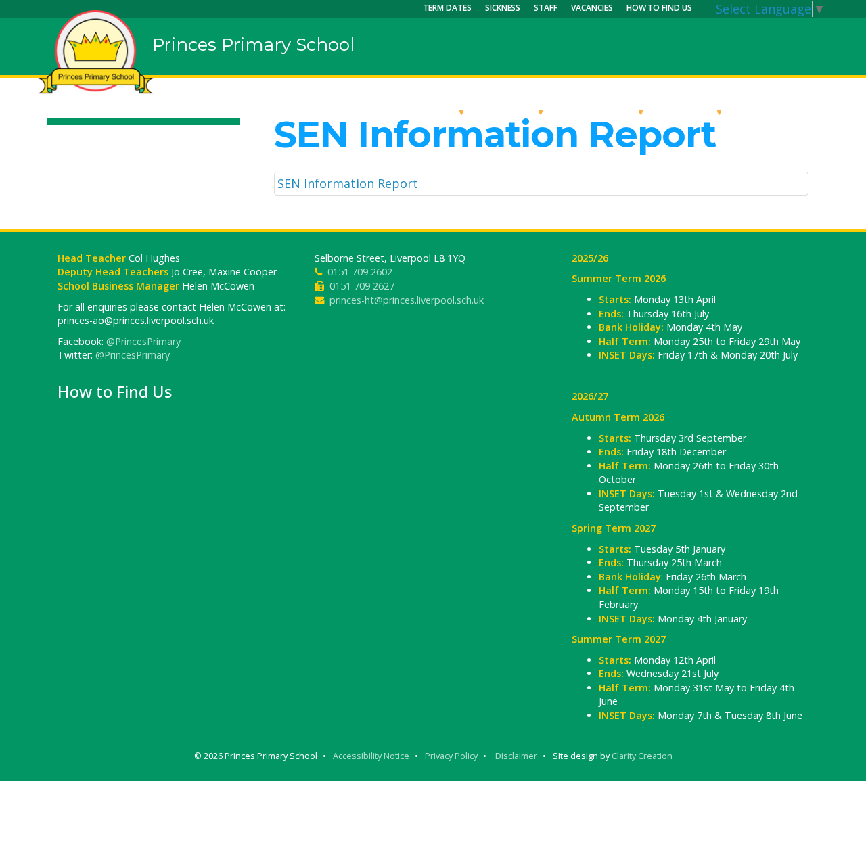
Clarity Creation (642, 756)
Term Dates (447, 8)
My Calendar (781, 112)
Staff (545, 8)
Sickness (503, 8)
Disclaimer (516, 756)
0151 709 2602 (359, 271)
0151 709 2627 (361, 285)
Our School (421, 112)
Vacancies (592, 8)
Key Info (511, 112)
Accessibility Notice (371, 756)
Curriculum (601, 112)
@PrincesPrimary (143, 341)
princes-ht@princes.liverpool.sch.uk (406, 300)
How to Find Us (659, 8)
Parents (690, 112)
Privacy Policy (451, 756)
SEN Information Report (347, 183)
